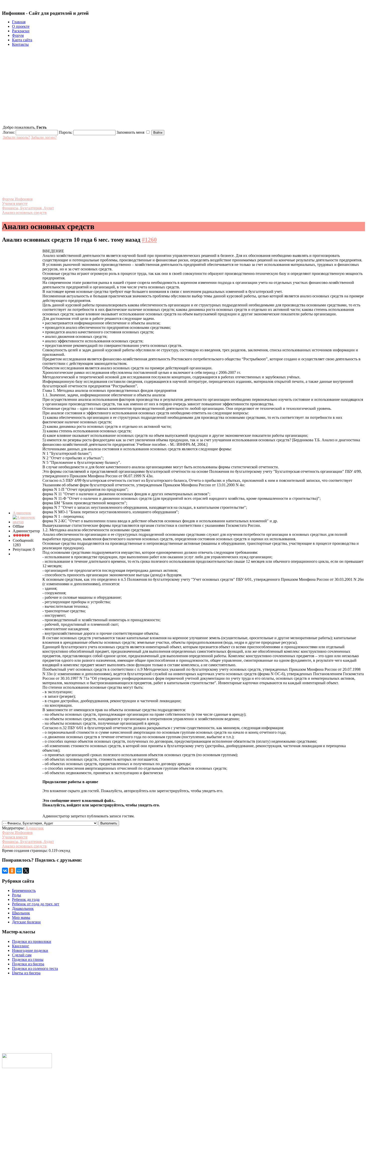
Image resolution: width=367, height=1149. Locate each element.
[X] (26, 871)
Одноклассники (16, 1125)
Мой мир (9, 1117)
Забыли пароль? (16, 137)
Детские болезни (26, 922)
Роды (16, 895)
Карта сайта (22, 40)
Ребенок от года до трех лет (35, 904)
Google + (9, 1141)
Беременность (24, 890)
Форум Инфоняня (17, 199)
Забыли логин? (44, 137)
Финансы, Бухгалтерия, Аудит (28, 208)
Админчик (22, 513)
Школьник (21, 913)
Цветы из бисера (26, 973)
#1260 (149, 239)
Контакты (20, 44)
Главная (18, 22)
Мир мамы (21, 917)
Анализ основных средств (24, 212)
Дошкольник (23, 908)
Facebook (10, 1133)
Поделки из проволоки (31, 941)
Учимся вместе (14, 203)
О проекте (20, 26)
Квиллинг (20, 946)
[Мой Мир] (19, 871)
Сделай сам (21, 955)
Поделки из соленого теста (35, 968)
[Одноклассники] (12, 871)
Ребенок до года (25, 899)
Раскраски (20, 31)
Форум (18, 35)
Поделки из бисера (28, 964)
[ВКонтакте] (5, 871)
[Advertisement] (183, 86)
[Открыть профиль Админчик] (27, 522)
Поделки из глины (27, 959)
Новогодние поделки (30, 950)
